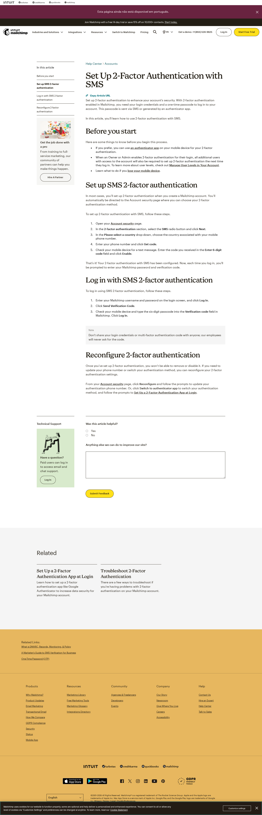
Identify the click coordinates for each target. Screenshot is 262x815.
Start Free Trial (246, 31)
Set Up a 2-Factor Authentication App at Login (165, 392)
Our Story (161, 694)
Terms (106, 801)
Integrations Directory (79, 711)
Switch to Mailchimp (123, 31)
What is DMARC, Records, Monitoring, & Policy (46, 646)
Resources (97, 31)
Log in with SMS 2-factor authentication (50, 97)
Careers (160, 711)
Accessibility (163, 717)
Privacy (97, 801)
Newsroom (162, 700)
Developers (117, 700)
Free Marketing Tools (78, 700)
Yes (93, 430)
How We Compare (35, 717)
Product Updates (35, 700)
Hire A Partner (55, 177)
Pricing (144, 31)
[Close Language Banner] (257, 12)
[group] (167, 32)
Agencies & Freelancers (123, 694)
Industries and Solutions (45, 31)
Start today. (171, 22)
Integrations (75, 31)
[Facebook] (122, 781)
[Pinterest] (163, 781)
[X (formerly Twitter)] (130, 781)
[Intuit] (9, 2)
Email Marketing (34, 706)
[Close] (257, 808)
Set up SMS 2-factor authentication (48, 86)
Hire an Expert (206, 700)
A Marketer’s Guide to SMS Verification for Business (48, 652)
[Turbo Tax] (23, 2)
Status (29, 734)
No (93, 435)
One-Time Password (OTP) (35, 658)
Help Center (94, 63)
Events (114, 706)
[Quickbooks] (54, 2)
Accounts (111, 63)
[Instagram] (138, 781)
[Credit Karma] (38, 2)
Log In (223, 31)
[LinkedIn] (146, 781)
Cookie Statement (119, 809)
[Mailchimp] (70, 2)
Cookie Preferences (126, 801)
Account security (122, 223)
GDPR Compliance (35, 723)
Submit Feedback (99, 493)
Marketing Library (76, 694)
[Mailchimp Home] (15, 32)
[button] (167, 32)
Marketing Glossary (77, 706)
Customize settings (236, 808)
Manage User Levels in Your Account (194, 165)
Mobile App (32, 739)
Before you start (45, 76)
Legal (113, 801)
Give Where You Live (167, 706)
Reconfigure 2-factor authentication (48, 109)
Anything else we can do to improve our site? (116, 444)
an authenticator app (144, 147)
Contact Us (205, 694)
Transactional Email (36, 711)
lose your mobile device (144, 170)
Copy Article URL (99, 95)
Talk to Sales (205, 711)
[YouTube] (154, 781)
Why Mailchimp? (34, 694)
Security (30, 728)
